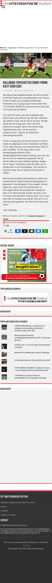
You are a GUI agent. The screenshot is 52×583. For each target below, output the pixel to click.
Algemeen (12, 48)
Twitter (5, 219)
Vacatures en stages (8, 515)
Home (4, 48)
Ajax (7, 225)
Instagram (39, 216)
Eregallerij (4, 511)
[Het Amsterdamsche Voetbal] (26, 3)
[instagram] (28, 545)
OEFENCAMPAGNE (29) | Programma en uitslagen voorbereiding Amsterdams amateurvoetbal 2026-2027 (30, 328)
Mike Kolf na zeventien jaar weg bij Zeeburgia (32, 352)
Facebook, (31, 216)
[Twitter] (26, 545)
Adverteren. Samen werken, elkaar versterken (18, 503)
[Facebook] (23, 545)
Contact (3, 507)
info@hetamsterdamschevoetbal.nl (14, 525)
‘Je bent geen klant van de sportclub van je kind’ (32, 360)
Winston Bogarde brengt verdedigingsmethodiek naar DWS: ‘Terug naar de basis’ (32, 337)
